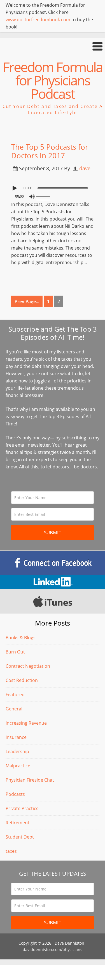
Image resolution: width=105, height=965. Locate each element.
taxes (11, 851)
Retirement (17, 823)
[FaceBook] (52, 563)
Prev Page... (27, 301)
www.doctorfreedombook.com (38, 19)
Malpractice (18, 766)
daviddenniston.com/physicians (52, 949)
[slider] (44, 196)
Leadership (17, 751)
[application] (52, 186)
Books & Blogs (21, 637)
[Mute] (32, 196)
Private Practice (22, 808)
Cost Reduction (22, 680)
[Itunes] (52, 601)
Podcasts (15, 794)
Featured (15, 694)
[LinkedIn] (52, 582)
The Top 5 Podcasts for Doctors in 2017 (49, 151)
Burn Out (15, 652)
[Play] (15, 188)
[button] (52, 46)
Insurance (16, 737)
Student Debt (20, 837)
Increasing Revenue (26, 723)
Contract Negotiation (28, 666)
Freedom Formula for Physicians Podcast (52, 80)
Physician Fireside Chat (30, 780)
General (14, 709)
